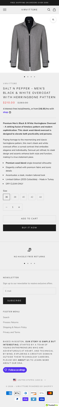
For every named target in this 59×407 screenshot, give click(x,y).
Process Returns (10, 322)
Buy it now (29, 227)
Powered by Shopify (41, 386)
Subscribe (14, 300)
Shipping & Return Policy (15, 327)
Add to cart (29, 218)
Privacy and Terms (11, 332)
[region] (29, 253)
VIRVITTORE (10, 83)
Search (6, 317)
